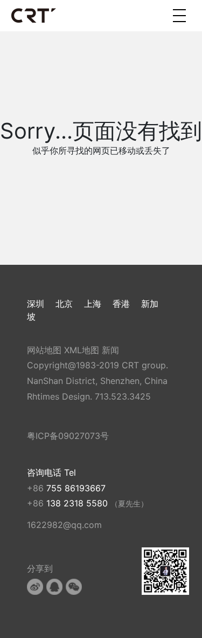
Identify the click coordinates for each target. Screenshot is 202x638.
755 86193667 (76, 488)
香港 (121, 303)
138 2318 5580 (78, 503)
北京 (64, 303)
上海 (92, 303)
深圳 (35, 303)
